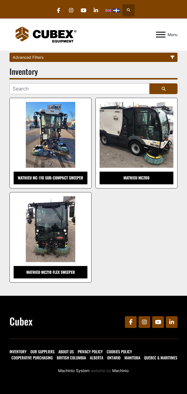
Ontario (114, 358)
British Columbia (71, 358)
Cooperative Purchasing (32, 358)
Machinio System (74, 370)
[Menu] (161, 35)
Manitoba (132, 358)
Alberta (96, 358)
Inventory (18, 352)
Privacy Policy (90, 352)
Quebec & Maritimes (160, 358)
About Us (66, 352)
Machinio (120, 370)
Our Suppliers (42, 352)
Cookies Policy (119, 352)
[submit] (164, 88)
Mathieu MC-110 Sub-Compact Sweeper (50, 178)
